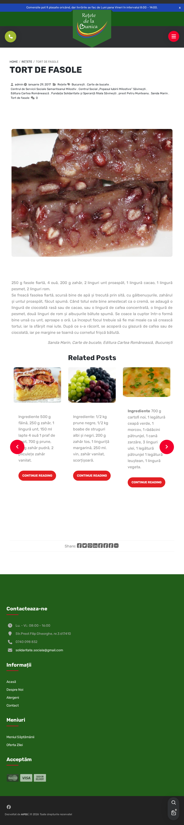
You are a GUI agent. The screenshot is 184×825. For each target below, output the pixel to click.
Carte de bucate (98, 84)
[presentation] (17, 447)
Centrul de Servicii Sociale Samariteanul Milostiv (43, 89)
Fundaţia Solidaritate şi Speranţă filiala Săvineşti (83, 93)
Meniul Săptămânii (20, 737)
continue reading (37, 475)
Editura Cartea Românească (30, 93)
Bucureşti (78, 84)
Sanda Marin (159, 93)
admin (19, 84)
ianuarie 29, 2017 (39, 84)
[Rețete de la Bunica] (92, 25)
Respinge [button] (180, 7)
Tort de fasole (46, 70)
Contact (12, 705)
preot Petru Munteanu (134, 93)
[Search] (173, 803)
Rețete (27, 61)
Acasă (11, 682)
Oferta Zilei (14, 745)
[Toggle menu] (173, 36)
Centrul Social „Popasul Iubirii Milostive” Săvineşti (112, 89)
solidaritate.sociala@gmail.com (39, 650)
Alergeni (12, 698)
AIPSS (24, 814)
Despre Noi (14, 690)
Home (14, 61)
